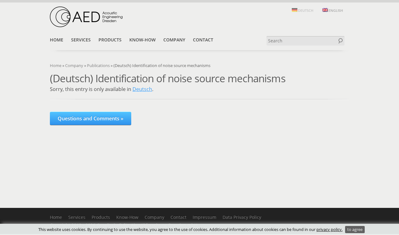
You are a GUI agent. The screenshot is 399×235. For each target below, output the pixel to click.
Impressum (204, 217)
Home (56, 40)
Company (174, 40)
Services (81, 40)
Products (110, 40)
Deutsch (142, 89)
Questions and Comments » (90, 118)
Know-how (142, 40)
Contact (203, 40)
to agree (355, 229)
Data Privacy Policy (242, 217)
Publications (98, 65)
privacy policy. (329, 229)
